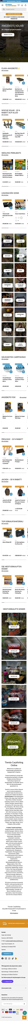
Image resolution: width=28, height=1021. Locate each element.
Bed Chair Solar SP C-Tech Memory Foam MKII (19, 135)
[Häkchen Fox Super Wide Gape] (20, 407)
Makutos (20, 300)
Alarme (20, 241)
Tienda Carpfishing (8, 1017)
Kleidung (20, 329)
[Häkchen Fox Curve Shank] (8, 407)
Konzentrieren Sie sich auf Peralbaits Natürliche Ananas (7, 175)
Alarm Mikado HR (7, 542)
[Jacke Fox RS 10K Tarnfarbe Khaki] (8, 491)
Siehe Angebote (14, 913)
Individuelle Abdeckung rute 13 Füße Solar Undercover (7, 136)
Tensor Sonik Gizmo (20, 213)
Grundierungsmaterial (8, 300)
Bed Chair (7, 255)
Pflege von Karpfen (20, 285)
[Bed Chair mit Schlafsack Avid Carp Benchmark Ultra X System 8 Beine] (20, 80)
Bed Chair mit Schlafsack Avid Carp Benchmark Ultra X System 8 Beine (19, 92)
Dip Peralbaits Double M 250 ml (19, 174)
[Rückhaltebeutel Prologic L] (20, 451)
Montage (7, 315)
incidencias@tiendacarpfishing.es (14, 941)
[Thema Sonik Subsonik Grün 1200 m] (8, 204)
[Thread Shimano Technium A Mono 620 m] (8, 368)
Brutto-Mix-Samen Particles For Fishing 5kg (20, 591)
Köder (20, 270)
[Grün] (19, 218)
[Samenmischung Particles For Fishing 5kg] (8, 580)
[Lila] (16, 218)
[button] (25, 5)
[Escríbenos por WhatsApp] (25, 1013)
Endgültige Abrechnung (14, 14)
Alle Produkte (20, 344)
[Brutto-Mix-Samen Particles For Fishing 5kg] (20, 580)
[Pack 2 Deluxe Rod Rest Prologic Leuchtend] (8, 451)
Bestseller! (14, 626)
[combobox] (14, 9)
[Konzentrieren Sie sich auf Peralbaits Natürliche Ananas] (8, 164)
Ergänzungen (7, 285)
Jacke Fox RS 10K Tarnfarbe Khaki (7, 501)
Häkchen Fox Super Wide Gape (20, 417)
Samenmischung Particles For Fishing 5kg (7, 591)
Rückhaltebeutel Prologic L (19, 460)
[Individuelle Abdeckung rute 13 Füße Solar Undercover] (8, 124)
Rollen (7, 270)
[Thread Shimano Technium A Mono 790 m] (20, 368)
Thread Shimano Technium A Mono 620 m (7, 379)
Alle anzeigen (5, 70)
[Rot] (16, 220)
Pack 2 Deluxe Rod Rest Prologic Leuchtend (7, 461)
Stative (7, 344)
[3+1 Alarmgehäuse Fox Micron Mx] (20, 533)
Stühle (7, 329)
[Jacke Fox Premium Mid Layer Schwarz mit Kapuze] (20, 491)
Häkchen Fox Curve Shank (7, 417)
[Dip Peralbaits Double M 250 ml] (20, 164)
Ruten (20, 255)
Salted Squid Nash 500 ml (7, 89)
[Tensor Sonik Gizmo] (20, 204)
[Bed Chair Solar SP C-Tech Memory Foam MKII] (20, 124)
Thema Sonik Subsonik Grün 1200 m (8, 215)
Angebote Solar (8, 34)
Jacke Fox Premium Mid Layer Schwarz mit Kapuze (20, 501)
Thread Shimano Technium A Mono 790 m (19, 379)
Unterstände (20, 315)
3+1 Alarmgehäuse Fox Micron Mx (19, 543)
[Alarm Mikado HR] (8, 533)
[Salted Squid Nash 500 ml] (8, 80)
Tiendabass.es (7, 953)
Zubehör (7, 241)
